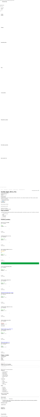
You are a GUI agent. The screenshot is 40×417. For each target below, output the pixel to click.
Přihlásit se (3, 368)
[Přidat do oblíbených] (1, 220)
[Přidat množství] (1, 230)
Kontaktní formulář (4, 394)
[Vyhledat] (0, 188)
